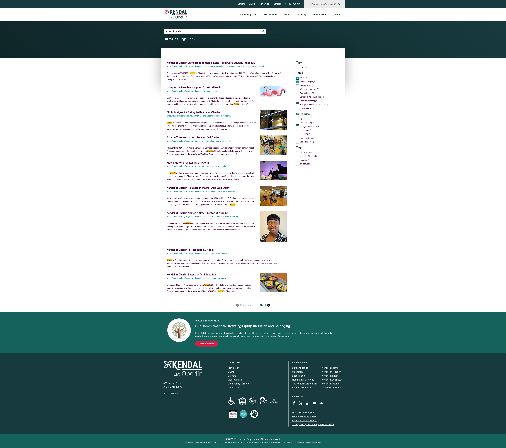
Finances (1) (305, 160)
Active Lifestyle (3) (307, 82)
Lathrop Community (332, 387)
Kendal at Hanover (301, 387)
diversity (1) (305, 164)
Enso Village (298, 375)
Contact (277, 4)
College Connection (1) (309, 126)
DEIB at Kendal (207, 343)
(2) (301, 119)
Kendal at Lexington (332, 379)
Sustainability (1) (307, 108)
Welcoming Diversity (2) (309, 89)
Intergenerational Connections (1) (314, 104)
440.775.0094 (293, 4)
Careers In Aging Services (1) (312, 97)
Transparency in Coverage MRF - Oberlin (313, 424)
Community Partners (239, 383)
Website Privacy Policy (304, 416)
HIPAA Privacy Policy (303, 412)
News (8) (303, 78)
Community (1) (306, 130)
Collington (297, 371)
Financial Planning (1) (309, 101)
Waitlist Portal (235, 379)
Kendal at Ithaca (330, 375)
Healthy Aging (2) (307, 85)
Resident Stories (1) (308, 138)
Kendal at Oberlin (330, 383)
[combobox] (324, 4)
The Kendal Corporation (304, 383)
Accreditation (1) (307, 93)
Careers (241, 4)
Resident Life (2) (307, 123)
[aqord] (274, 402)
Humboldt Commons (303, 379)
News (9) (303, 67)
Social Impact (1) (307, 142)
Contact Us (233, 387)
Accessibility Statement (304, 420)
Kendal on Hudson (331, 371)
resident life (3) (306, 152)
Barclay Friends (300, 367)
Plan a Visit (264, 4)
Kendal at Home (330, 367)
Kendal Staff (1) (306, 134)
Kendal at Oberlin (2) (308, 156)
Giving (252, 4)
